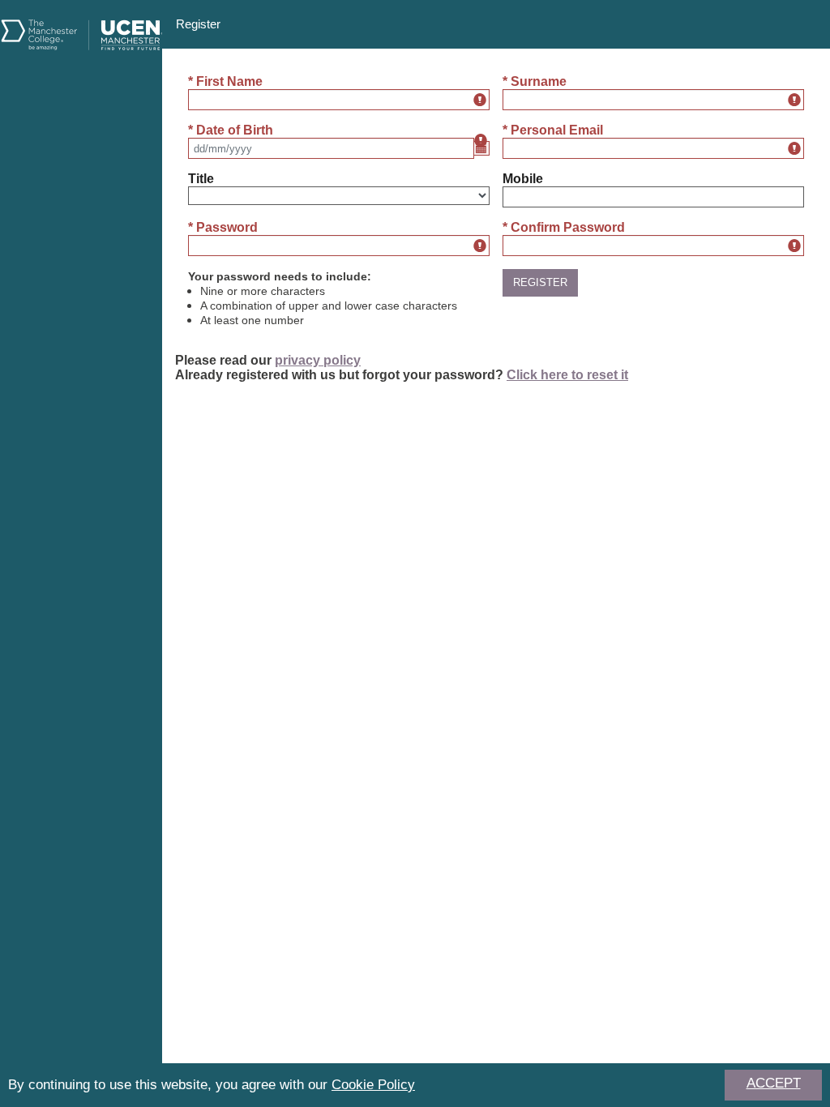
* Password (223, 227)
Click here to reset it (567, 375)
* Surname (535, 81)
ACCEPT (774, 1083)
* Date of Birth (230, 130)
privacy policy (318, 360)
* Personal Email (553, 130)
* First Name (225, 81)
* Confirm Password (564, 227)
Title (201, 179)
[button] (540, 283)
